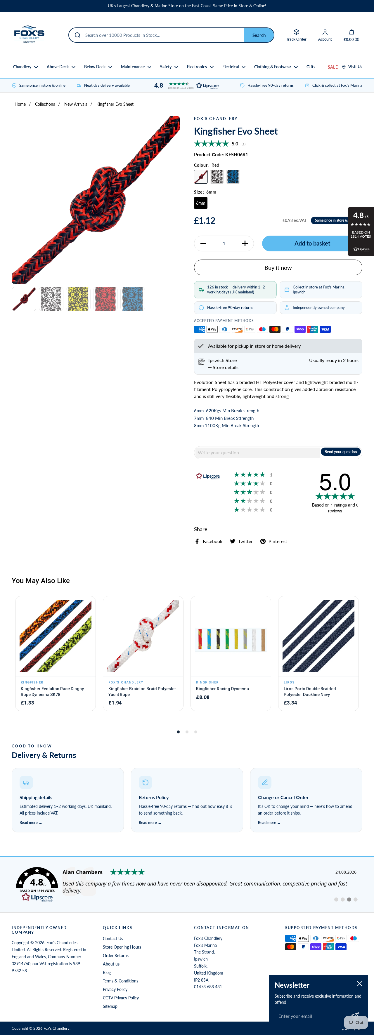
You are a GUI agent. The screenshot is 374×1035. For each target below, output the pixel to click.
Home (20, 104)
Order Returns (116, 955)
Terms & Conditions (120, 980)
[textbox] (258, 452)
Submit (259, 35)
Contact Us (113, 938)
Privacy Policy (115, 989)
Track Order (296, 39)
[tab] (223, 367)
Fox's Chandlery (57, 1028)
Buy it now (278, 267)
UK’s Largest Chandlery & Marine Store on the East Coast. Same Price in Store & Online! (187, 6)
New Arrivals (75, 104)
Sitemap (110, 1006)
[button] (185, 85)
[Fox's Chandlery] (29, 35)
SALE (333, 67)
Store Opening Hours (122, 946)
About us (111, 963)
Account (325, 39)
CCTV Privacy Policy (121, 997)
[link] (187, 884)
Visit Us (355, 67)
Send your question (341, 451)
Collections (45, 104)
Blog (107, 972)
